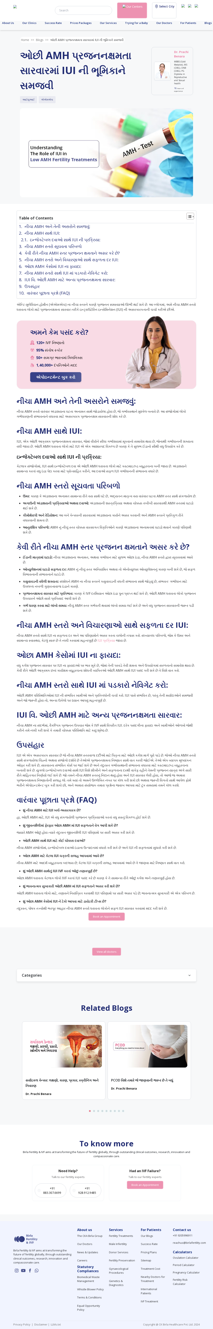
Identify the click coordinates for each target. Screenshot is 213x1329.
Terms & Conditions (89, 1297)
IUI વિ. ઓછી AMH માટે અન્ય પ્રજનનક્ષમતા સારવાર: (70, 279)
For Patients (188, 23)
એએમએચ (47, 99)
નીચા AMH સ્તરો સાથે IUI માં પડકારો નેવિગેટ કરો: (66, 273)
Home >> (27, 40)
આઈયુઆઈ (28, 99)
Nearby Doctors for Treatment (153, 1279)
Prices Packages (81, 23)
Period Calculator (183, 1265)
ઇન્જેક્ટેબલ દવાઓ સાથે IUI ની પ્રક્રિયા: (65, 240)
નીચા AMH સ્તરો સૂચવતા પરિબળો (53, 246)
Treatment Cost (150, 1269)
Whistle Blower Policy (90, 1289)
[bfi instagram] (183, 10)
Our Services (108, 23)
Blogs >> (42, 40)
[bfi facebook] (197, 10)
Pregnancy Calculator (186, 1272)
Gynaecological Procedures (118, 1271)
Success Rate (53, 23)
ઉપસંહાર (32, 286)
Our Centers (134, 7)
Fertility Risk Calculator (180, 1282)
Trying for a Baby (136, 23)
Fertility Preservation (122, 1260)
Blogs (208, 23)
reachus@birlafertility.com (189, 1243)
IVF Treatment (149, 1301)
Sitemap (146, 1260)
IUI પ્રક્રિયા (106, 640)
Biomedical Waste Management (88, 1279)
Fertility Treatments (121, 1236)
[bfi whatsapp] (36, 1270)
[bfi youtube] (190, 10)
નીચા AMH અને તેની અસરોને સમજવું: (57, 226)
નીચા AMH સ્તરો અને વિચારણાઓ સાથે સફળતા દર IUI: (72, 260)
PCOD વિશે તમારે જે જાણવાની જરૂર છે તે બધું (142, 1080)
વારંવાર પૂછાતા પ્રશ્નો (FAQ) (48, 293)
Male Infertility (118, 1244)
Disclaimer (40, 1324)
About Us (8, 23)
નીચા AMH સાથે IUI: (42, 233)
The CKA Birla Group (90, 1236)
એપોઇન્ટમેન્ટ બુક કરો (55, 377)
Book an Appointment (106, 916)
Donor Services (118, 1252)
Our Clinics (29, 23)
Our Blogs (147, 1236)
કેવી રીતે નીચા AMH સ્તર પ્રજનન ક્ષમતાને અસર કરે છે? (72, 253)
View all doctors (106, 952)
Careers (82, 1260)
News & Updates (87, 1252)
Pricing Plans (149, 1252)
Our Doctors (164, 23)
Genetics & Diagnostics (116, 1283)
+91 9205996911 (182, 1235)
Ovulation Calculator (185, 1258)
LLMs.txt (55, 1324)
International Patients (149, 1291)
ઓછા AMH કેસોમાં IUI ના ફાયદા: (53, 266)
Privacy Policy (22, 1324)
